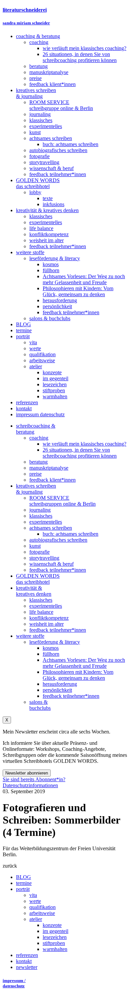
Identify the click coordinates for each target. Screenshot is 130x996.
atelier (35, 919)
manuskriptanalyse (48, 468)
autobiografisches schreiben (58, 540)
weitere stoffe (30, 636)
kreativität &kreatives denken (33, 591)
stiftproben (54, 943)
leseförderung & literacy (54, 642)
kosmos (51, 648)
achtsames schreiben (50, 528)
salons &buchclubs (40, 705)
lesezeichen (55, 937)
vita (33, 895)
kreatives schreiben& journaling (36, 489)
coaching (38, 438)
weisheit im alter (46, 624)
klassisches (40, 516)
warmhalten (55, 949)
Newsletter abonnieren (26, 773)
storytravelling (44, 558)
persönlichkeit (57, 690)
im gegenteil (55, 931)
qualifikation (42, 907)
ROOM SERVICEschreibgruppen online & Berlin (62, 501)
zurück (10, 866)
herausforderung (60, 684)
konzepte (52, 925)
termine (24, 883)
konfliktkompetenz (49, 618)
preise (35, 474)
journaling (40, 510)
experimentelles (45, 522)
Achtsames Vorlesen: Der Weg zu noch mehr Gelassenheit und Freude (84, 663)
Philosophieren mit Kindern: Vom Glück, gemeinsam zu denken (78, 675)
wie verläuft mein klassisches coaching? (84, 444)
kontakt (24, 961)
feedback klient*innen (52, 480)
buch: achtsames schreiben (70, 534)
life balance (41, 612)
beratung (38, 462)
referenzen (27, 955)
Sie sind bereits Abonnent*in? (34, 779)
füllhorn (51, 654)
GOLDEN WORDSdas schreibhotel (38, 579)
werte (35, 901)
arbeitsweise (42, 913)
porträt (23, 889)
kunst (35, 546)
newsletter (26, 967)
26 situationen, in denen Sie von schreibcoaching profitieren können (80, 453)
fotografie (39, 552)
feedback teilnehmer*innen (57, 570)
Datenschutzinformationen (30, 785)
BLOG (23, 877)
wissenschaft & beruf (51, 564)
